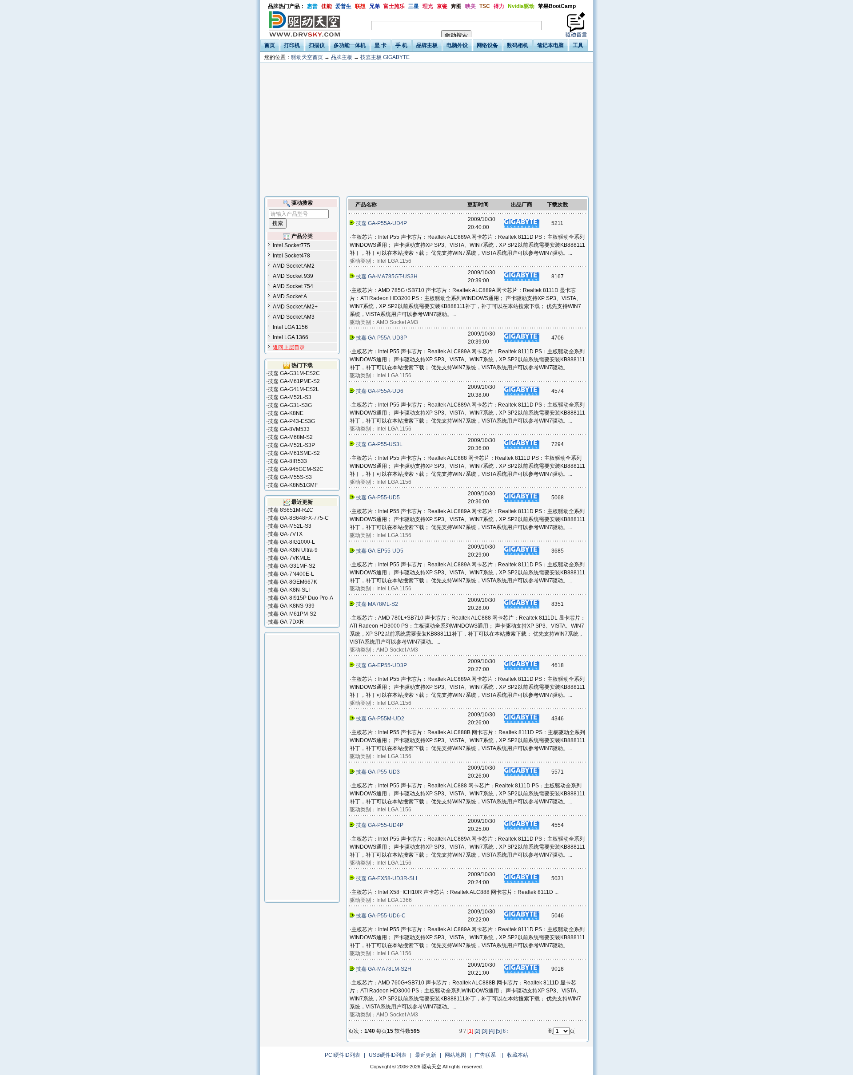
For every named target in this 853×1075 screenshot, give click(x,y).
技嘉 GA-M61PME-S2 (294, 381)
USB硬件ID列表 (388, 1055)
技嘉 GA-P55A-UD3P (381, 338)
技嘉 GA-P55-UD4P (380, 825)
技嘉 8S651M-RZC (290, 510)
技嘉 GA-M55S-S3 (290, 477)
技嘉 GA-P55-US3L (379, 444)
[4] (491, 1031)
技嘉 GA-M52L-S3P (291, 445)
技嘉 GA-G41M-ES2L (293, 389)
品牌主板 (341, 57)
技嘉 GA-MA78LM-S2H (384, 969)
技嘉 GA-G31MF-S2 (291, 566)
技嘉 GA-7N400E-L (291, 574)
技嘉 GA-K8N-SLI (289, 590)
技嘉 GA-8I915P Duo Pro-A (300, 598)
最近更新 (425, 1055)
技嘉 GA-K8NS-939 (291, 606)
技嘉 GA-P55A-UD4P (381, 223)
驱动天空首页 (307, 57)
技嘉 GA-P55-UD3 (378, 772)
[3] (484, 1031)
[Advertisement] (426, 129)
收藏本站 (517, 1055)
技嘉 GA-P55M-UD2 (380, 718)
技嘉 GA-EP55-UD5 (380, 551)
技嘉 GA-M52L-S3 (289, 397)
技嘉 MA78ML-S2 (377, 604)
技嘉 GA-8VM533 (289, 429)
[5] (499, 1031)
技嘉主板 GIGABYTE (385, 57)
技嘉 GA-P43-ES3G (291, 421)
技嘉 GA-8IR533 (287, 461)
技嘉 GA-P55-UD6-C (381, 916)
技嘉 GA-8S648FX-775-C (298, 518)
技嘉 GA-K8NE (285, 413)
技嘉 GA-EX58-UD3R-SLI (387, 878)
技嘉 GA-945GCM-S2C (295, 469)
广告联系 (485, 1055)
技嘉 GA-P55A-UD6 (380, 391)
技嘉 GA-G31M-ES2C (294, 373)
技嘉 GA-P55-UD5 (378, 497)
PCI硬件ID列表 (342, 1055)
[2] (477, 1031)
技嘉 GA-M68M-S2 (290, 437)
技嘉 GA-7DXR (286, 622)
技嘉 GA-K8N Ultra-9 (293, 550)
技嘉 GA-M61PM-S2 (292, 614)
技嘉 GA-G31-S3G (290, 405)
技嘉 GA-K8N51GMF (293, 485)
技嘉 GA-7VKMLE (289, 558)
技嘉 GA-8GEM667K (292, 582)
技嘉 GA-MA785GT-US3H (387, 276)
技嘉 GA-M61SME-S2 (294, 453)
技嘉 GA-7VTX (285, 534)
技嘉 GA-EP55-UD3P (381, 665)
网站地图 (455, 1055)
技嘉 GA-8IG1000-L (291, 542)
